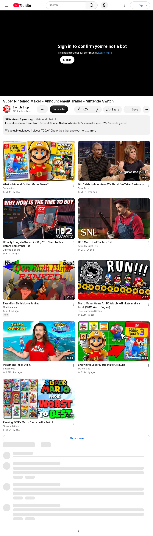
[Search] (92, 5)
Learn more (105, 52)
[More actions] (146, 109)
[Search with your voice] (104, 5)
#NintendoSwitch (46, 119)
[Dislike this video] (96, 109)
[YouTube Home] (21, 5)
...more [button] (91, 130)
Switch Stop (21, 107)
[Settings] (125, 5)
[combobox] (67, 5)
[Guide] (6, 5)
